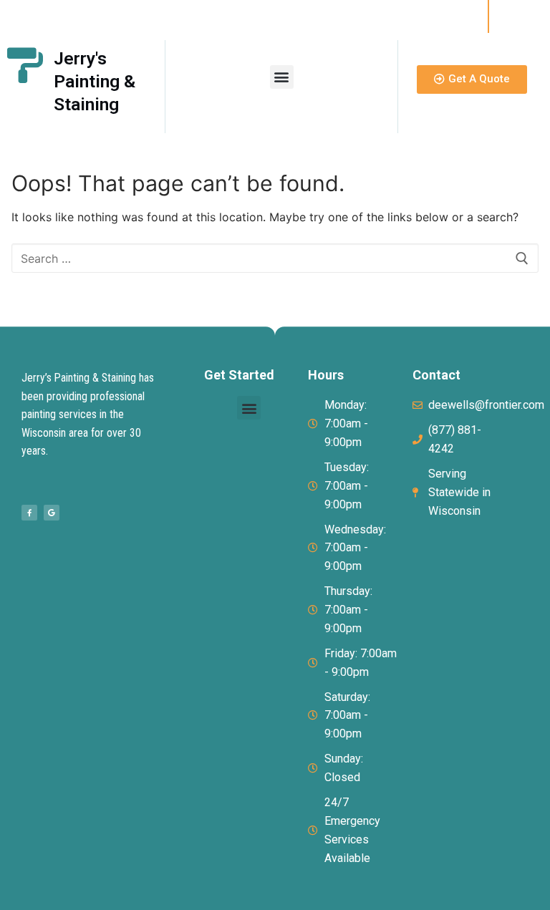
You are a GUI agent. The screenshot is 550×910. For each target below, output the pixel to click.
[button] (282, 77)
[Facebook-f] (29, 513)
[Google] (51, 513)
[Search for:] (275, 258)
